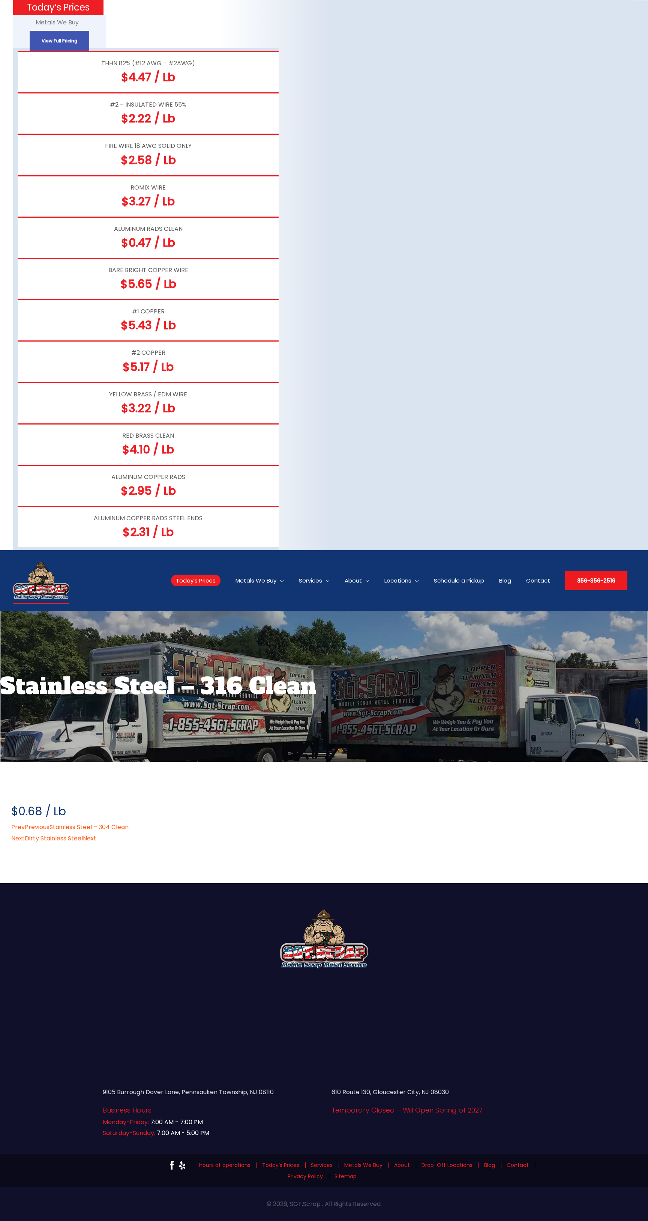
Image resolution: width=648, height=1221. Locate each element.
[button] (596, 580)
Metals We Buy (363, 1165)
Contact (518, 1165)
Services (322, 1165)
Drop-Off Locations (447, 1165)
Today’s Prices (280, 1165)
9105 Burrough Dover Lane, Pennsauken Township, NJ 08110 (188, 1092)
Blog (489, 1165)
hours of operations (224, 1165)
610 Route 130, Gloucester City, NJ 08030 (390, 1092)
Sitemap (345, 1176)
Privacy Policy (305, 1176)
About (402, 1165)
